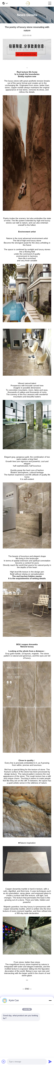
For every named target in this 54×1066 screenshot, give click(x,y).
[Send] (50, 1062)
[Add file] (4, 1062)
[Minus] (50, 1000)
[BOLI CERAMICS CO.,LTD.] (28, 3)
